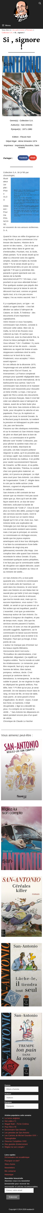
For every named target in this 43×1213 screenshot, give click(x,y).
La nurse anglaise (12, 1118)
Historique (9, 1174)
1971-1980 (27, 129)
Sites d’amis (10, 1164)
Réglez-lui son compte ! (15, 1147)
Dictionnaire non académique (17, 1157)
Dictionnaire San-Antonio (15, 1130)
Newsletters (10, 1168)
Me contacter (10, 1171)
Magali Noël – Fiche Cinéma (17, 1124)
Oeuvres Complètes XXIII (15, 1141)
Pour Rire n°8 (10, 1127)
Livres (22, 30)
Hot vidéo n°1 (10, 1121)
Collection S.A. (7, 33)
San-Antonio (26, 125)
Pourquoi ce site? (12, 1161)
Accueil (15, 30)
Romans (29, 30)
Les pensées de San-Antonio (17, 1133)
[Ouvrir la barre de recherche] (40, 3)
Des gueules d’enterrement (16, 1144)
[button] (23, 157)
